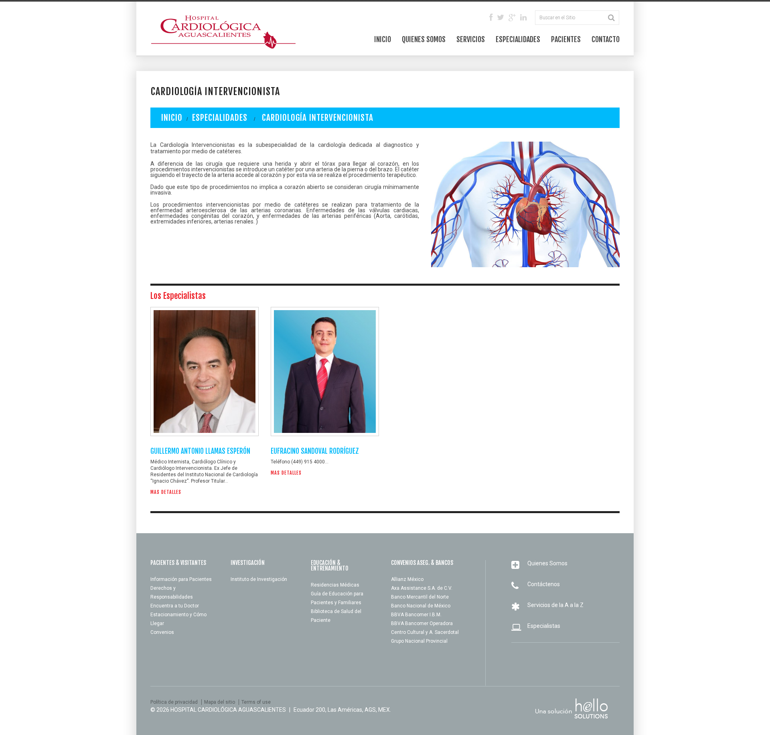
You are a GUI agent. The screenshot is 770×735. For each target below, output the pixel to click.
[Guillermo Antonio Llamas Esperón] (204, 371)
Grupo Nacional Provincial (419, 641)
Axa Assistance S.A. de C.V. (421, 588)
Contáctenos (543, 584)
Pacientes (566, 39)
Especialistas (543, 626)
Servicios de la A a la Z (555, 605)
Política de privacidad (174, 702)
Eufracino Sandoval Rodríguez (315, 451)
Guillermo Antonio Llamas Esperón (200, 451)
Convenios (162, 632)
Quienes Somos (424, 39)
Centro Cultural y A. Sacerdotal (425, 632)
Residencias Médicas (335, 585)
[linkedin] (523, 18)
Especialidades (518, 39)
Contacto (606, 39)
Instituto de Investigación (259, 579)
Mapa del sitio (219, 702)
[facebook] (490, 18)
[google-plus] (512, 18)
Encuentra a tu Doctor (174, 606)
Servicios (470, 39)
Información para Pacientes (181, 579)
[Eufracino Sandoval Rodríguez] (325, 371)
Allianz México (407, 579)
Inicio (382, 39)
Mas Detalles (165, 492)
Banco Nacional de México (420, 606)
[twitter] (500, 18)
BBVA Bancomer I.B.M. (416, 614)
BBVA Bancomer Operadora (422, 623)
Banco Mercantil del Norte (420, 597)
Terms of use (256, 702)
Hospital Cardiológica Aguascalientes (228, 710)
